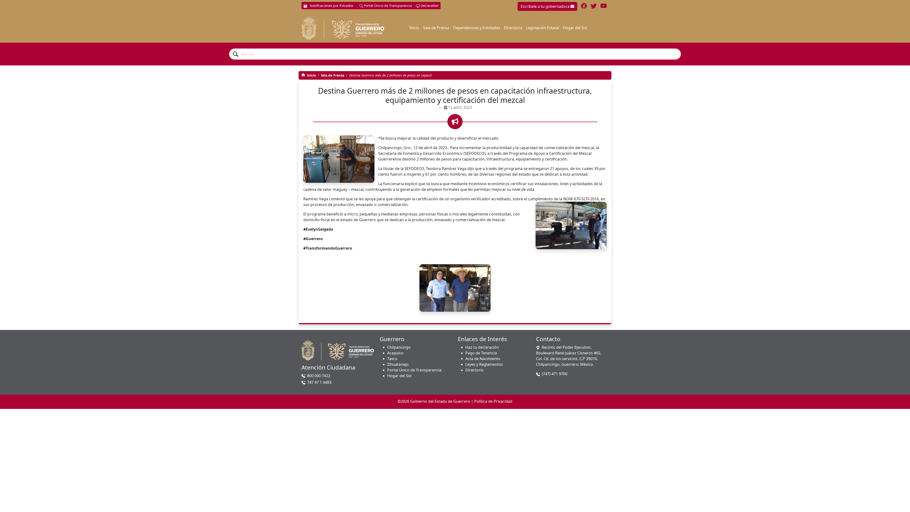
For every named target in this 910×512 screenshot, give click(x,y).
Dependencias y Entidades (476, 27)
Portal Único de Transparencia (387, 5)
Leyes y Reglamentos (484, 364)
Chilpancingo (399, 347)
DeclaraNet (429, 5)
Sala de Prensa (436, 27)
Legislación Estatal (542, 27)
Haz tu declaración (482, 347)
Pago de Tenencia (481, 353)
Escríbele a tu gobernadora (545, 6)
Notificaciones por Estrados (331, 5)
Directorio (513, 27)
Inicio (414, 27)
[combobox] (455, 54)
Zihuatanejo (398, 364)
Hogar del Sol (575, 27)
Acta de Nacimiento (482, 358)
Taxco (392, 358)
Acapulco (395, 353)
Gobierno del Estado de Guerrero (440, 401)
